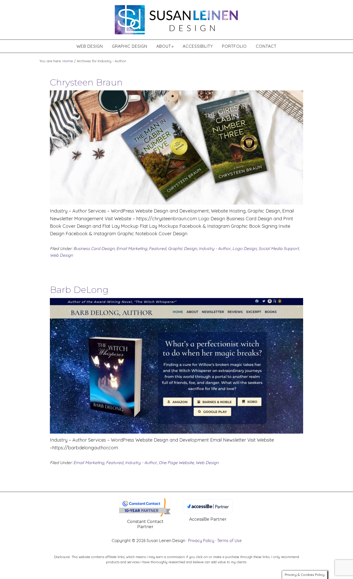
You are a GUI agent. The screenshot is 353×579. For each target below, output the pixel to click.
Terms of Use (229, 540)
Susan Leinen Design (176, 18)
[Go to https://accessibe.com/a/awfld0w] (208, 511)
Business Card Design (93, 248)
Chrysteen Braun (86, 82)
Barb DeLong (79, 289)
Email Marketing (131, 248)
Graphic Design (182, 248)
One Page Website (176, 462)
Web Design (61, 255)
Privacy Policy (201, 540)
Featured (157, 248)
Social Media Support (278, 248)
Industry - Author (215, 248)
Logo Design (244, 248)
